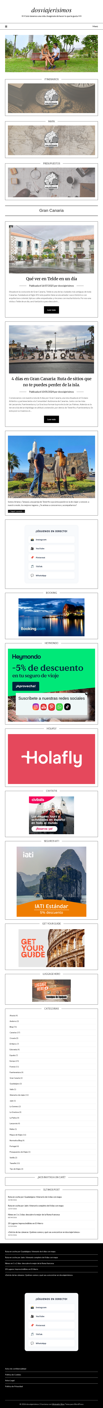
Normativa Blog (16, 1140)
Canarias (13, 1032)
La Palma (13, 1118)
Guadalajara (14, 1084)
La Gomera (14, 1106)
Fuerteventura (15, 1072)
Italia (12, 1089)
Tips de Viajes (15, 1169)
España (12, 1055)
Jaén (11, 1101)
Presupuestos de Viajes (19, 1152)
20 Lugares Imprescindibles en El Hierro (25, 1223)
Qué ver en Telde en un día (51, 278)
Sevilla (12, 1158)
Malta (12, 1129)
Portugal (13, 1146)
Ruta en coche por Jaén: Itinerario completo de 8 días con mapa (35, 1205)
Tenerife (13, 1163)
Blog (11, 1027)
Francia (12, 1067)
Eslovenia (13, 1049)
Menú (95, 26)
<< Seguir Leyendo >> (16, 511)
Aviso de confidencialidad (15, 1369)
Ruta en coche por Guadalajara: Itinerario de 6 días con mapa (35, 1197)
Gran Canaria (15, 1078)
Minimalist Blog (58, 1404)
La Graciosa (14, 1112)
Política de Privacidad (14, 1386)
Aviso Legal (9, 1380)
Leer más (51, 310)
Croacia (13, 1038)
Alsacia (12, 1015)
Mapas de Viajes (16, 1135)
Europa (12, 1061)
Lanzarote (13, 1123)
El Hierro (13, 1044)
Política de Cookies (13, 1374)
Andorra (13, 1021)
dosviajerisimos (51, 9)
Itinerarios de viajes (17, 1095)
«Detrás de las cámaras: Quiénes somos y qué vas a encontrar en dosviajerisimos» (44, 1232)
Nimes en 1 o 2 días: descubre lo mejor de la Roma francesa (34, 1214)
